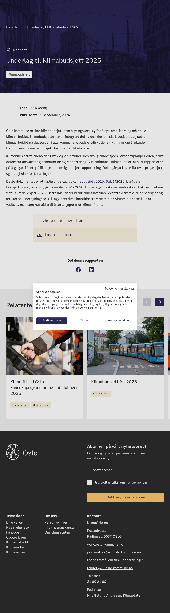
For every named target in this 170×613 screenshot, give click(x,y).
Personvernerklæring (119, 289)
